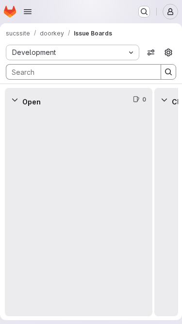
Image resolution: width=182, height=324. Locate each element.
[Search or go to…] (144, 11)
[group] (78, 213)
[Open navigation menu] (27, 11)
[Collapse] (14, 99)
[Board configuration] (168, 52)
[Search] (168, 72)
